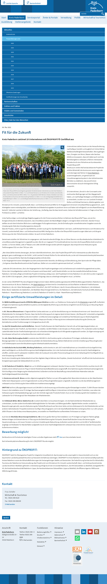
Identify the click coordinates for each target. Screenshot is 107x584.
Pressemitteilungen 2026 (13, 39)
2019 (12, 70)
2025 (12, 43)
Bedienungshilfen (43, 532)
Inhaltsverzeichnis (43, 538)
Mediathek (41, 542)
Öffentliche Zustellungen (13, 92)
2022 (12, 56)
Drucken (40, 535)
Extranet (40, 546)
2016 (12, 83)
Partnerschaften (10, 101)
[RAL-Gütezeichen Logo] (77, 556)
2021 (12, 61)
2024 (12, 48)
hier (60, 437)
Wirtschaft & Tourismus (94, 17)
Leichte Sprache (12, 3)
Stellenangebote (23, 22)
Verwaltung (66, 17)
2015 (12, 88)
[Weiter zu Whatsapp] (88, 538)
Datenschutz (58, 535)
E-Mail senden (10, 504)
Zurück (6, 518)
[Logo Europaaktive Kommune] (88, 550)
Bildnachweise (59, 538)
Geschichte (8, 115)
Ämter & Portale (50, 17)
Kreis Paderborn (16, 17)
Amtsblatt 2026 (10, 34)
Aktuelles (8, 30)
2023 (12, 52)
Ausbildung (6, 22)
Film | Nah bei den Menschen (16, 120)
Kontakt (37, 22)
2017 (12, 79)
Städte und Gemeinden (14, 110)
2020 (12, 65)
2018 (12, 74)
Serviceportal (33, 17)
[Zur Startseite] (96, 6)
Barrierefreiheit (35, 3)
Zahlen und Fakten (12, 106)
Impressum (58, 532)
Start (3, 17)
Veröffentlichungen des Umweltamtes (17, 97)
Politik (77, 17)
